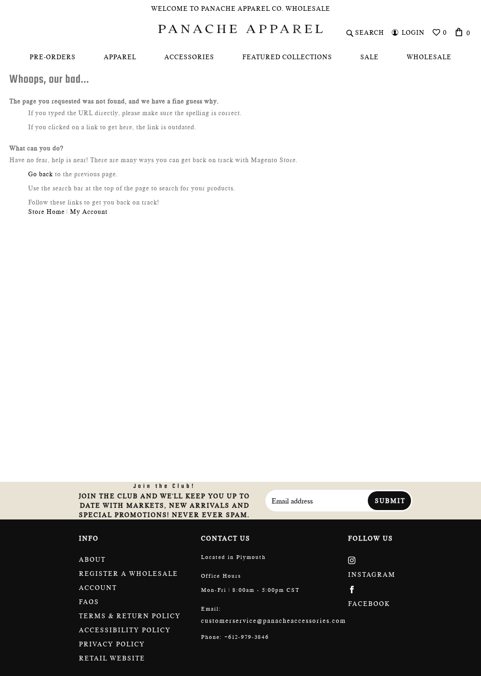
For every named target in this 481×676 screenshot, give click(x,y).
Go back (40, 174)
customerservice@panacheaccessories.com (273, 620)
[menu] (240, 57)
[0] (459, 32)
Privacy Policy (112, 644)
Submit (390, 500)
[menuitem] (53, 57)
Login (413, 32)
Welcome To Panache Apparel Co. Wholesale (240, 8)
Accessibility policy (125, 630)
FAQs (89, 601)
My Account (89, 211)
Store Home (46, 211)
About (92, 559)
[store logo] (240, 29)
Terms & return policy (130, 616)
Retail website (112, 658)
